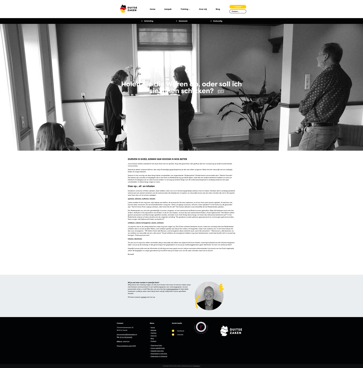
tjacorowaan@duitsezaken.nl (127, 334)
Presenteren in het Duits (159, 354)
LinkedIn (180, 335)
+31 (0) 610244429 (125, 337)
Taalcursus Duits (156, 345)
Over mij (153, 336)
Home (153, 327)
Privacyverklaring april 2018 (126, 346)
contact (143, 297)
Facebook (180, 331)
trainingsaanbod (172, 289)
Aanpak (153, 330)
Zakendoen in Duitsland (159, 356)
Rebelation (196, 366)
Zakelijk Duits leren (157, 351)
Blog (152, 338)
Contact (238, 7)
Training (153, 333)
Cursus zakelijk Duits (158, 348)
